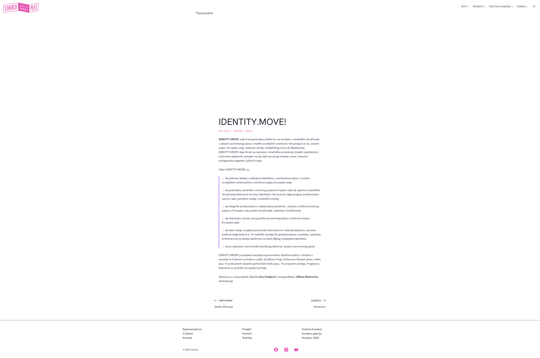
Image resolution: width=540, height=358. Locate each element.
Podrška (247, 338)
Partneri (247, 333)
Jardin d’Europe (223, 304)
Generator (318, 304)
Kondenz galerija (311, 333)
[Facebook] (276, 350)
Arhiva (249, 131)
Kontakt (187, 338)
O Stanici (188, 333)
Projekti (238, 131)
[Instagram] (286, 350)
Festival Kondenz (312, 329)
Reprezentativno (192, 329)
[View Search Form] (534, 6)
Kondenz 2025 (310, 338)
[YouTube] (296, 350)
